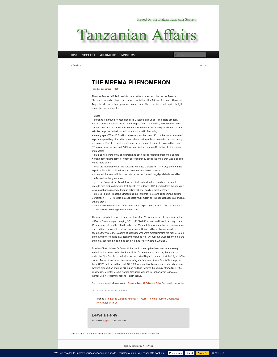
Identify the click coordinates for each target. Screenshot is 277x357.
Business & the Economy (124, 283)
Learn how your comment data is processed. (136, 333)
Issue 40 (141, 283)
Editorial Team (128, 54)
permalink (179, 283)
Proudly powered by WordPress (138, 345)
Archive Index (88, 54)
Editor (158, 283)
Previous (76, 65)
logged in (107, 320)
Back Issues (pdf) (108, 54)
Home (74, 54)
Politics (149, 283)
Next (203, 65)
